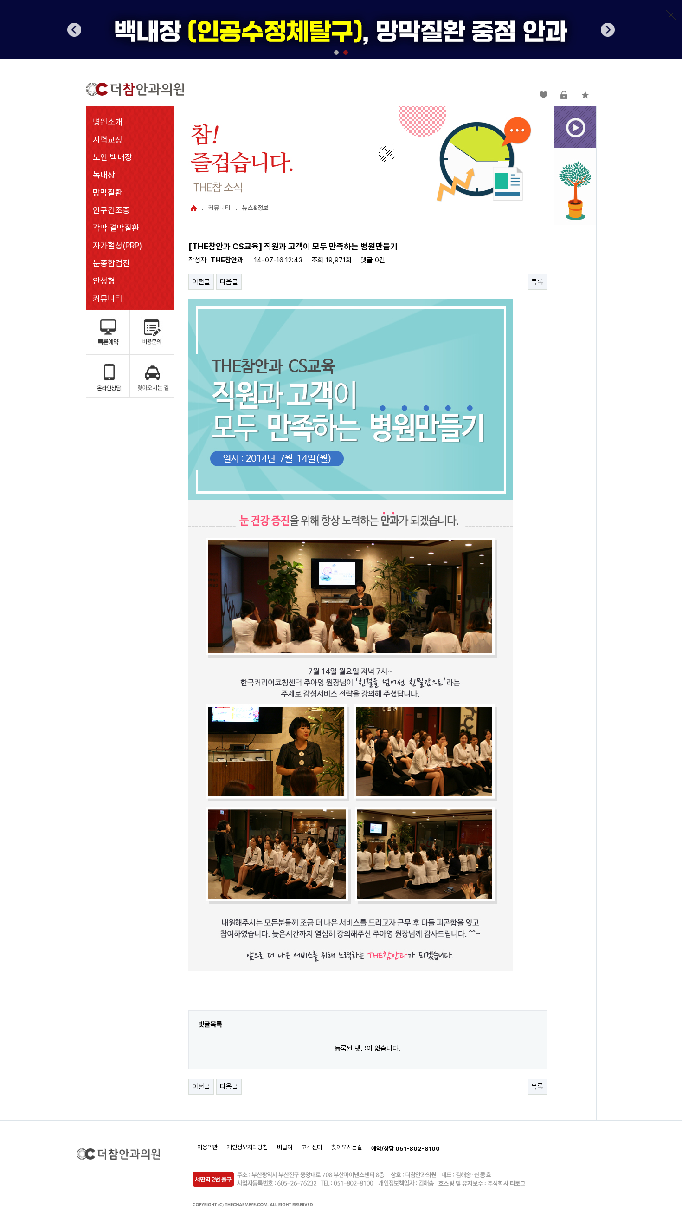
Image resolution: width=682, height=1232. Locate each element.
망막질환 (107, 192)
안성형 (104, 281)
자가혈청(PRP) (117, 245)
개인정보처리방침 (247, 1147)
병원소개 (107, 122)
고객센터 (312, 1147)
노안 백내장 (112, 157)
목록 (537, 282)
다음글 (229, 282)
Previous (74, 30)
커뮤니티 (107, 298)
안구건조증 (111, 210)
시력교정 (107, 139)
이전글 (201, 282)
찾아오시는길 (346, 1147)
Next (608, 30)
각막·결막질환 (116, 228)
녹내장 (104, 175)
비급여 (284, 1147)
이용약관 (207, 1147)
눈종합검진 (111, 263)
